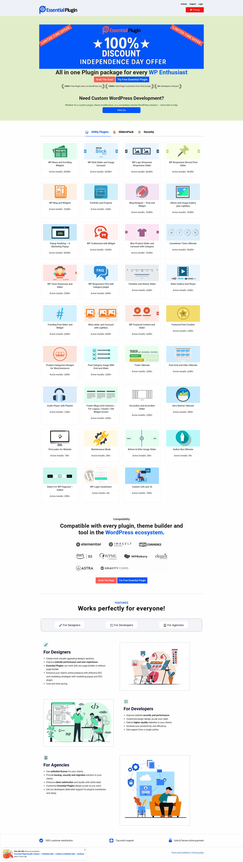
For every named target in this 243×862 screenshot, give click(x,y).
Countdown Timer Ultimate (183, 243)
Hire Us (121, 110)
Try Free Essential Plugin (132, 79)
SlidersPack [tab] (126, 132)
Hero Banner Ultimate (183, 405)
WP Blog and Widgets (60, 203)
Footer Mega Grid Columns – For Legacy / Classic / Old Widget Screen (101, 408)
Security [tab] (149, 132)
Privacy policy (198, 853)
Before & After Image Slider (142, 449)
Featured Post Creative (183, 324)
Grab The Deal (104, 79)
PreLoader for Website (60, 449)
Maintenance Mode (101, 449)
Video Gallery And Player (183, 284)
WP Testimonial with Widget (101, 243)
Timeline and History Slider (142, 284)
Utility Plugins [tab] (100, 132)
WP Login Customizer (101, 486)
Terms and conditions (180, 853)
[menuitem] (195, 9)
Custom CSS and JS (142, 486)
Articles (184, 4)
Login (200, 4)
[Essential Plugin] (58, 9)
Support (193, 4)
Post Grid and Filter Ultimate (183, 365)
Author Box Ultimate (183, 449)
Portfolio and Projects (101, 203)
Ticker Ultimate (142, 365)
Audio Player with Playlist (60, 405)
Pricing (196, 9)
